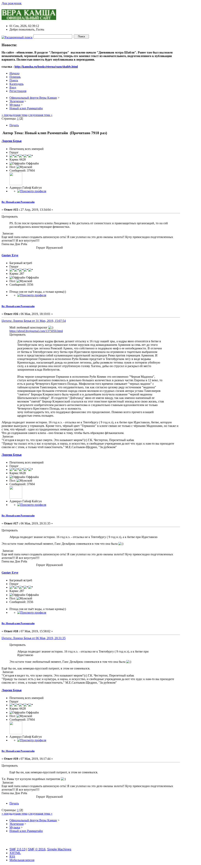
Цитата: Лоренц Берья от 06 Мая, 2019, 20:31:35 (34, 638)
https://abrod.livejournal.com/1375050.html (36, 331)
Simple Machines (59, 849)
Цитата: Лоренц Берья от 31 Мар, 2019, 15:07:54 (34, 320)
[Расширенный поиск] (17, 36)
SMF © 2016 (37, 849)
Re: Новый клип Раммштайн (18, 201)
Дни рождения (12, 3)
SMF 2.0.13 (17, 849)
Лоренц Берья (12, 141)
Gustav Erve (10, 255)
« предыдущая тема (14, 115)
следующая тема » (40, 115)
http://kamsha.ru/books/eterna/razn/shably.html (46, 66)
